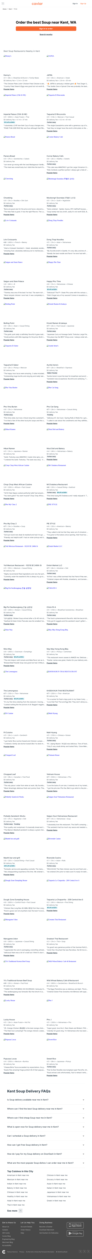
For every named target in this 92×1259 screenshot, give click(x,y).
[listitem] (13, 1175)
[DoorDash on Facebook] (80, 1252)
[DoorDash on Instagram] (88, 1252)
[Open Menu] (3, 3)
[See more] (20, 1211)
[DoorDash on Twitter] (84, 1252)
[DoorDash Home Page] (37, 3)
